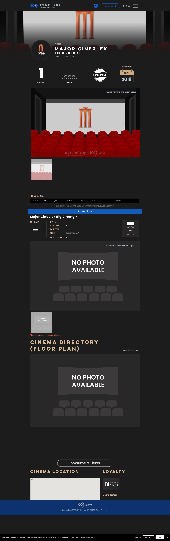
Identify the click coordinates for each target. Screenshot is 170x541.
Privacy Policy (91, 537)
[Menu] (135, 5)
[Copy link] (96, 6)
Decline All (148, 537)
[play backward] (34, 186)
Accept (160, 537)
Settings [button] (138, 537)
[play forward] (138, 186)
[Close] (167, 537)
